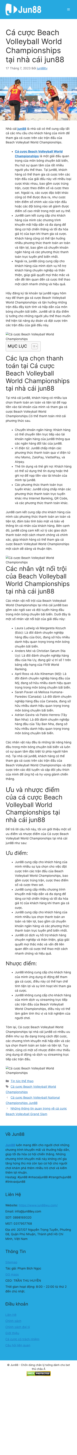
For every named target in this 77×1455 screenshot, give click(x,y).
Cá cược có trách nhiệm (22, 1339)
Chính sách (13, 1321)
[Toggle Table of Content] (33, 346)
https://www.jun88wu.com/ (38, 1205)
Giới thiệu (12, 1333)
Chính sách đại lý (17, 1327)
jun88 (21, 128)
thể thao (27, 1081)
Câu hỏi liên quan (17, 1345)
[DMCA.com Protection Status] (39, 1375)
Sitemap (11, 1262)
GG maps (12, 1274)
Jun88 (10, 1145)
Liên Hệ (10, 1315)
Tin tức (16, 1081)
